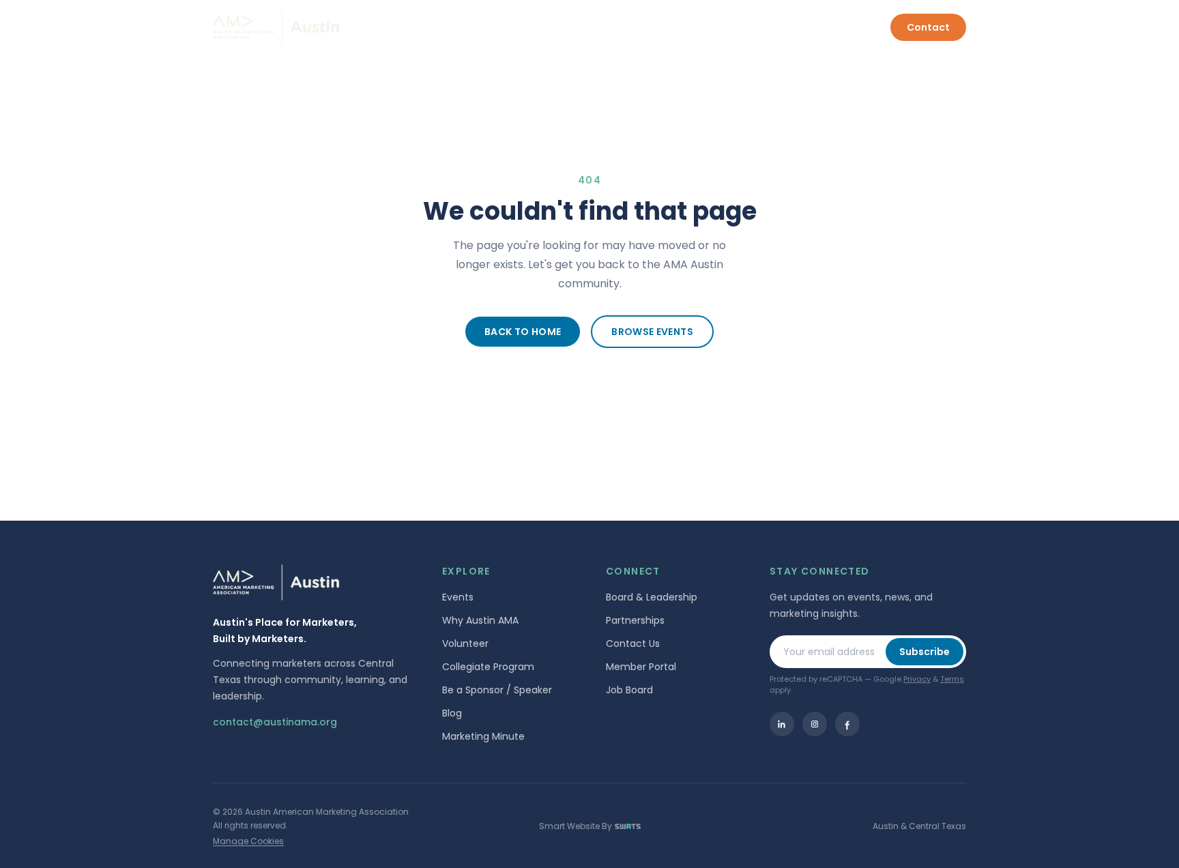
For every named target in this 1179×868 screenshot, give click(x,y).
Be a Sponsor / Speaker (497, 690)
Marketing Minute (483, 736)
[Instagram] (814, 724)
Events (458, 597)
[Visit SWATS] (628, 826)
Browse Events (652, 331)
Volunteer (465, 643)
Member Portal (641, 667)
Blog (452, 713)
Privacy (917, 679)
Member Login (836, 27)
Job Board (629, 690)
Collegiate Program (488, 667)
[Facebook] (847, 724)
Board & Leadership (651, 597)
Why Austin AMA (480, 620)
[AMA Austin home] (276, 28)
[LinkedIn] (782, 724)
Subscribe (924, 652)
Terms (952, 679)
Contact (928, 27)
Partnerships (635, 620)
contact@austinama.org (275, 722)
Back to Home (522, 331)
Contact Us (633, 643)
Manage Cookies (248, 841)
